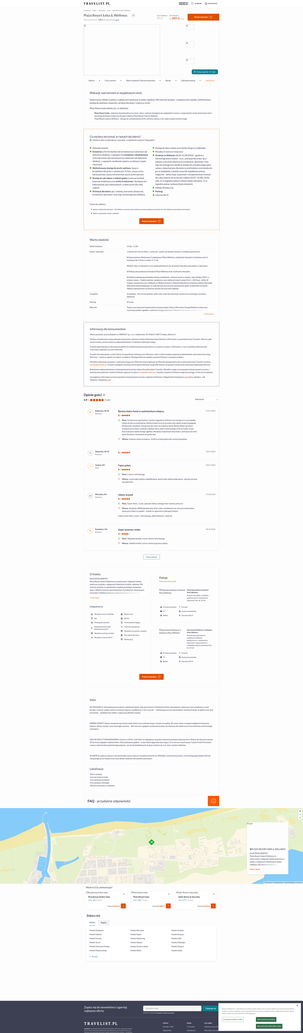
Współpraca (191, 1030)
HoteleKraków (177, 930)
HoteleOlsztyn (177, 946)
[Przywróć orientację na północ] (300, 818)
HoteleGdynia (136, 942)
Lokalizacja (209, 80)
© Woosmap (268, 883)
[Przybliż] (300, 811)
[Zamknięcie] (297, 1005)
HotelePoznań (95, 938)
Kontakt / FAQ (168, 1027)
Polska (94, 10)
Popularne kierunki (211, 1027)
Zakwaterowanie (188, 80)
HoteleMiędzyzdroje (98, 950)
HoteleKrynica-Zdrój (139, 946)
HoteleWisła (135, 950)
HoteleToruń (94, 942)
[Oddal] (300, 814)
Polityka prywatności (168, 1013)
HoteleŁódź (176, 938)
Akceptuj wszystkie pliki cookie (269, 1026)
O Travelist (191, 1027)
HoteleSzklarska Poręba (99, 946)
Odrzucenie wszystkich (266, 1019)
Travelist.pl (87, 10)
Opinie (168, 80)
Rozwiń (95, 956)
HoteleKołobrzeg (137, 938)
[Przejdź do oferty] (123, 906)
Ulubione (198, 3)
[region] (259, 1017)
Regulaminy (159, 1013)
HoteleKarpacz (177, 934)
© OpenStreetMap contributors (292, 883)
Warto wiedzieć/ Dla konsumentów (140, 80)
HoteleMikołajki (178, 942)
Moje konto (212, 3)
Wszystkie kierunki (211, 1030)
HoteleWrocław (137, 930)
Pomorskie (101, 10)
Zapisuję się (210, 1008)
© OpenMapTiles (277, 883)
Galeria (92, 80)
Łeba (108, 10)
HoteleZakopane (96, 930)
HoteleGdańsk (95, 934)
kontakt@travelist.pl (98, 365)
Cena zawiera (110, 80)
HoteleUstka (176, 950)
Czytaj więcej (208, 314)
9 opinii (116, 20)
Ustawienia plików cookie (232, 1019)
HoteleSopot (135, 934)
